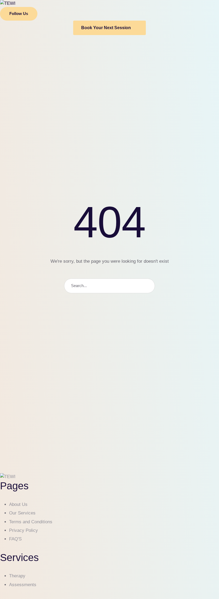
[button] (18, 14)
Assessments (22, 584)
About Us (18, 504)
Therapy (17, 575)
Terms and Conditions (30, 521)
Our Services (22, 513)
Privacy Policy (23, 530)
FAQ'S (15, 538)
